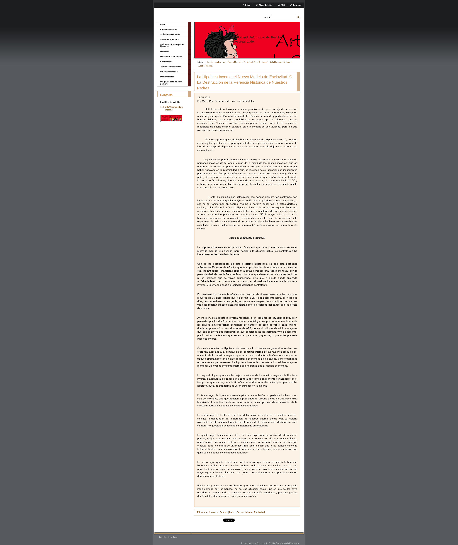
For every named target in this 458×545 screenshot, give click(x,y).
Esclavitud (259, 512)
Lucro (232, 512)
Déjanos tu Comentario (171, 57)
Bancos (224, 512)
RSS (283, 5)
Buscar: (267, 17)
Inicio (200, 62)
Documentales (167, 77)
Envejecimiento (244, 512)
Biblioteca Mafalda (169, 72)
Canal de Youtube (168, 29)
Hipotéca (213, 512)
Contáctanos (166, 62)
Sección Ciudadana (169, 39)
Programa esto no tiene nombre (171, 83)
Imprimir (297, 5)
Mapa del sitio (265, 5)
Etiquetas (202, 512)
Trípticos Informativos (170, 67)
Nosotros (164, 52)
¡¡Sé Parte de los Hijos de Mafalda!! (172, 45)
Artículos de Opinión (170, 34)
